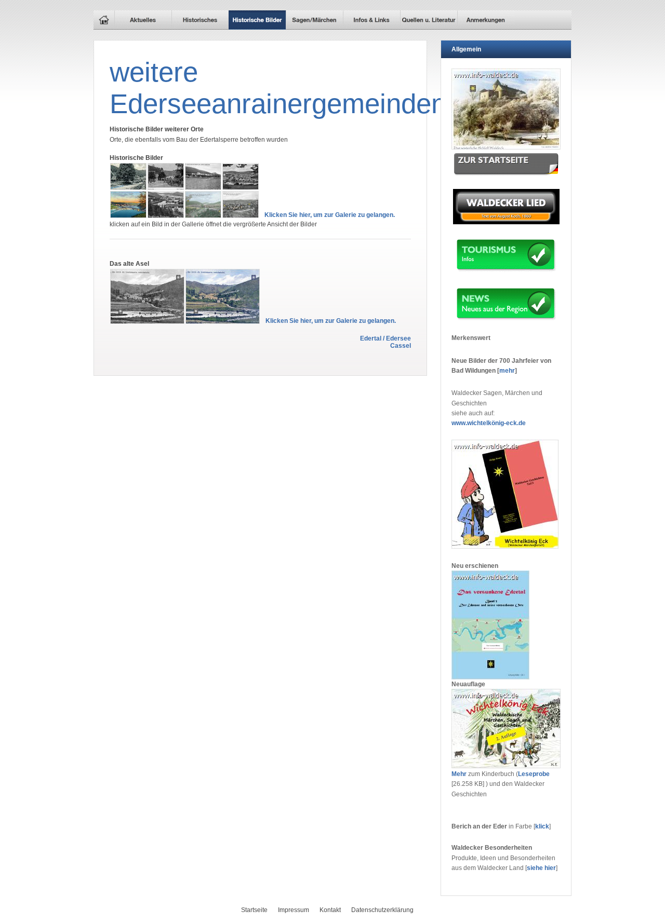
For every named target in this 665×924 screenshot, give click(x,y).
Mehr (459, 774)
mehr (507, 370)
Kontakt (330, 910)
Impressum (293, 910)
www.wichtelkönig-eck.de (488, 423)
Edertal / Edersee (385, 338)
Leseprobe (534, 774)
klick (542, 826)
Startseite (254, 910)
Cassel (400, 345)
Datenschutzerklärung (382, 910)
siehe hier (541, 868)
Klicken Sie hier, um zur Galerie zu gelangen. (329, 215)
